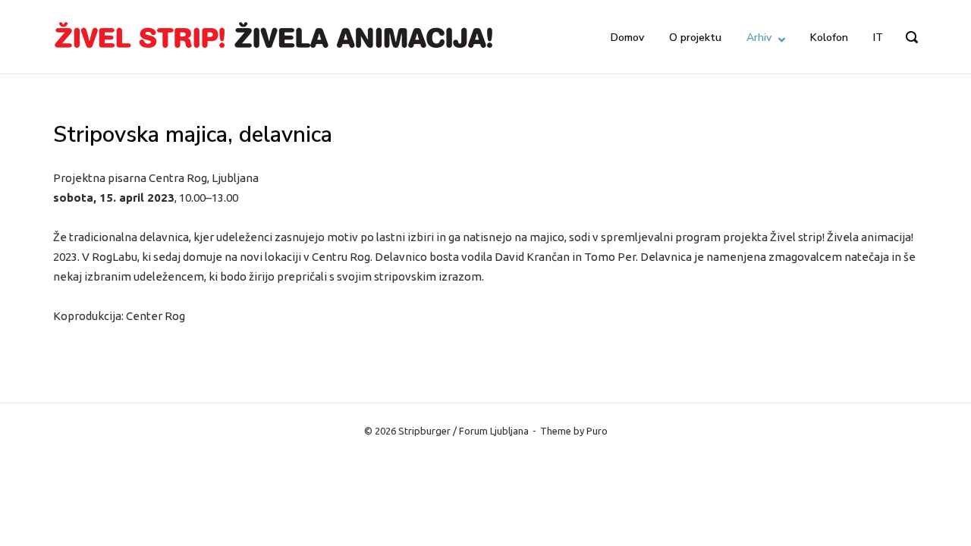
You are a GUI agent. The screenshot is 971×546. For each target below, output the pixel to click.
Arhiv (758, 37)
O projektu (695, 37)
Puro (597, 430)
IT (878, 37)
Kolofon (829, 37)
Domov (627, 37)
